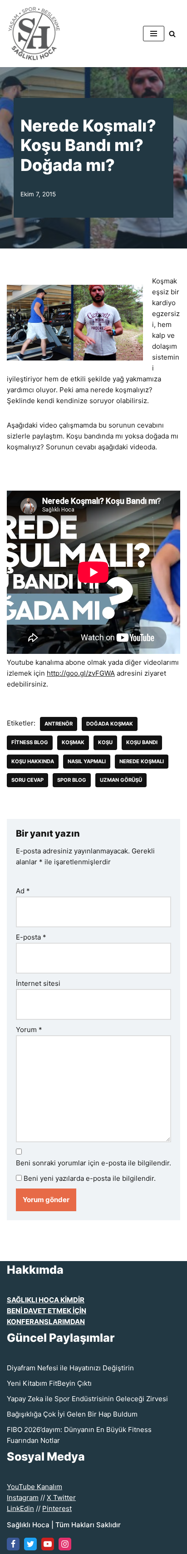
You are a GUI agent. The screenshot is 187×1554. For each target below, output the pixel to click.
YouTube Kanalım (34, 1486)
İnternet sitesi (38, 983)
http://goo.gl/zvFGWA (81, 673)
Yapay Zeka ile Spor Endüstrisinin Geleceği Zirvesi (87, 1398)
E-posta (31, 937)
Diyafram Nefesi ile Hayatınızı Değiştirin (70, 1368)
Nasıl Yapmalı (87, 761)
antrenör (58, 724)
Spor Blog (71, 780)
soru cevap (27, 780)
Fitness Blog (29, 742)
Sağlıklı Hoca (28, 1524)
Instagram (23, 1497)
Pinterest (57, 1508)
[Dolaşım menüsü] (153, 33)
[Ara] (172, 33)
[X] (30, 1544)
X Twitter (61, 1497)
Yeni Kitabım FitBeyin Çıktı (49, 1383)
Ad (23, 891)
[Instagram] (65, 1544)
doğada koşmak (109, 724)
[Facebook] (13, 1544)
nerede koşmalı (141, 761)
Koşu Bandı (141, 742)
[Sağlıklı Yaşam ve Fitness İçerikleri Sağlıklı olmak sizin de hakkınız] (34, 33)
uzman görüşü (121, 780)
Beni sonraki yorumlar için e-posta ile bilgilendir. (93, 1163)
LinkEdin (20, 1508)
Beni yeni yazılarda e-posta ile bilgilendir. (90, 1178)
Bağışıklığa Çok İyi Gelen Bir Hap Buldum (72, 1414)
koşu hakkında (32, 761)
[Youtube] (47, 1544)
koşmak (73, 742)
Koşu (105, 742)
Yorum (29, 1029)
